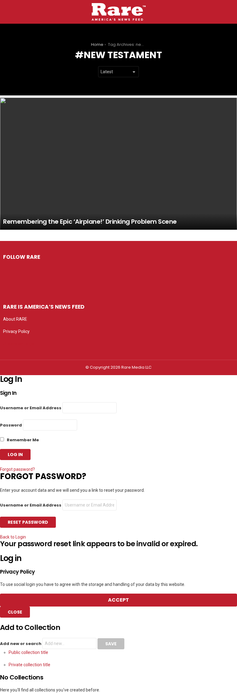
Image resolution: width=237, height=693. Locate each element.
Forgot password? (17, 469)
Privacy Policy (16, 331)
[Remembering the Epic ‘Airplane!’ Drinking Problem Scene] (118, 164)
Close (15, 612)
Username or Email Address (30, 408)
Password (11, 425)
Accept (118, 599)
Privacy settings (18, 343)
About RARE (15, 319)
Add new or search (21, 644)
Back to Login (13, 537)
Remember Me (22, 440)
